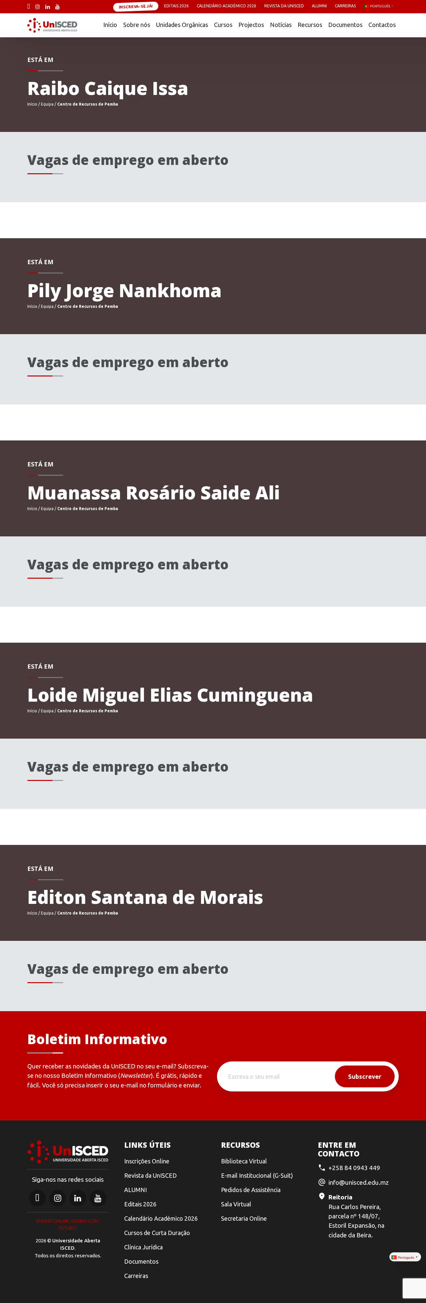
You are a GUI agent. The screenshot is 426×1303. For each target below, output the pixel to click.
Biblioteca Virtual (244, 1161)
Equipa (47, 104)
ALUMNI (135, 1189)
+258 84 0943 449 (354, 1167)
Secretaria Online (244, 1218)
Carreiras (345, 6)
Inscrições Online (146, 1161)
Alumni (319, 6)
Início (110, 24)
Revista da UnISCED (284, 6)
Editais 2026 (176, 6)
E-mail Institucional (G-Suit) (257, 1175)
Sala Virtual (236, 1204)
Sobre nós (136, 24)
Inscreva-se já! (135, 6)
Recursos (310, 24)
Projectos (251, 24)
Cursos (223, 24)
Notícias (281, 24)
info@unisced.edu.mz (358, 1182)
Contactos (382, 24)
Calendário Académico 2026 (226, 6)
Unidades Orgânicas (182, 24)
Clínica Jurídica (143, 1247)
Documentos (345, 24)
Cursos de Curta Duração (157, 1232)
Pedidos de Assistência (251, 1189)
